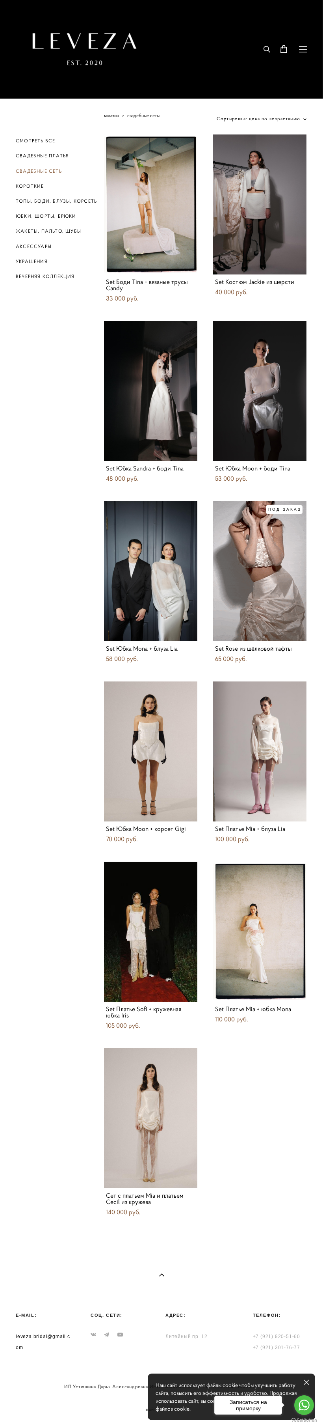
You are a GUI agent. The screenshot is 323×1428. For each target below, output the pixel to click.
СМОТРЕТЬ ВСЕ (35, 141)
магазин (111, 115)
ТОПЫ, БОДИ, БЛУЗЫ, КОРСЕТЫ (57, 201)
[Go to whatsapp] (304, 1405)
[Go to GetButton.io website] (304, 1420)
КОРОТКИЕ (30, 186)
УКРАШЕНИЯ (32, 261)
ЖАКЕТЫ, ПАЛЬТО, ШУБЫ (48, 231)
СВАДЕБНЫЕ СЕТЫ (39, 171)
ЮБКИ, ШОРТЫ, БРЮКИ (46, 216)
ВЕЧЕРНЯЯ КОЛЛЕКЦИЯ (45, 276)
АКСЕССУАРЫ (34, 246)
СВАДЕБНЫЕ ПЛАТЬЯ (42, 156)
